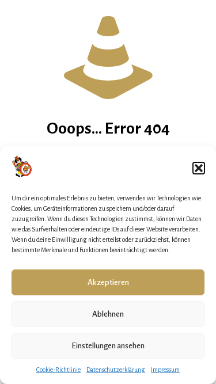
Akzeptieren (108, 282)
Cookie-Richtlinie (58, 369)
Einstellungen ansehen (108, 345)
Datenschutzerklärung (115, 369)
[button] (198, 168)
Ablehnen (108, 314)
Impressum (165, 369)
